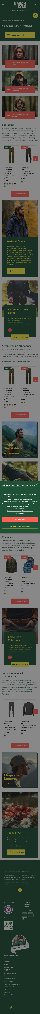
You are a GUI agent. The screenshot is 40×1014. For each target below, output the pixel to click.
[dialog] (20, 507)
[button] (20, 526)
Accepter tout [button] (20, 519)
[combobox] (36, 484)
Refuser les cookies (14, 511)
